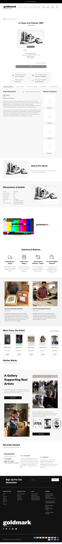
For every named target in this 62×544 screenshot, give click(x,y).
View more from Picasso (8, 98)
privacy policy (34, 495)
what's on (5, 499)
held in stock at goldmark (40, 76)
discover (5, 504)
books (4, 498)
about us (5, 501)
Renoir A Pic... (43, 350)
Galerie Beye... (55, 350)
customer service (21, 493)
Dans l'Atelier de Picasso (30, 53)
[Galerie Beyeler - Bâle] (54, 340)
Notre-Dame (7, 350)
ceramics (5, 496)
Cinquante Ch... (19, 350)
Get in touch (18, 81)
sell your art (19, 499)
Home (4, 19)
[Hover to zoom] (31, 38)
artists (4, 493)
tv (3, 502)
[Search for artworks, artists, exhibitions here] (38, 7)
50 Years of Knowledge (31, 1)
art (3, 495)
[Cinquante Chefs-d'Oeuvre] (19, 340)
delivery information (35, 498)
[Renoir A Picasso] (43, 340)
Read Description (31, 56)
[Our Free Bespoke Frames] (45, 293)
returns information (35, 499)
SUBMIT (55, 479)
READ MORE (13, 397)
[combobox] (29, 7)
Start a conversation (19, 76)
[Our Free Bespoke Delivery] (17, 293)
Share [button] (25, 49)
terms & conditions (35, 496)
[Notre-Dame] (7, 340)
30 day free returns (39, 81)
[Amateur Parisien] (31, 340)
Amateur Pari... (31, 350)
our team (19, 496)
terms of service (34, 493)
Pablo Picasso (32, 25)
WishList (48, 7)
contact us (19, 498)
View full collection (54, 330)
